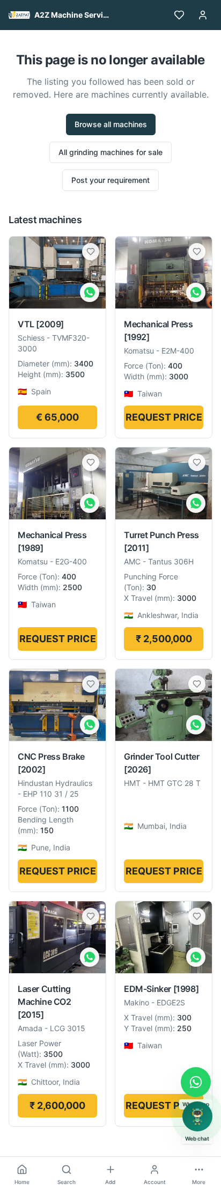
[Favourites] (179, 15)
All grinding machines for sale (110, 152)
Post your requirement (110, 180)
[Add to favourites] (90, 251)
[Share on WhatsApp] (89, 292)
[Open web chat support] (197, 1116)
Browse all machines (111, 124)
